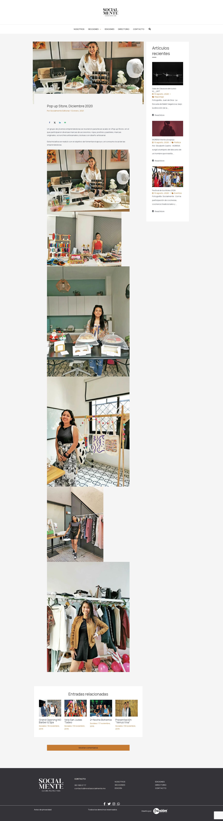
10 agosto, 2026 (161, 94)
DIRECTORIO (160, 785)
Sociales (42, 726)
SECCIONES (120, 785)
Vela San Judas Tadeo (73, 721)
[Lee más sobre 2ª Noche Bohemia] (101, 708)
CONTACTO (160, 788)
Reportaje (159, 96)
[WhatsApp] (118, 803)
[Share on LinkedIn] (59, 122)
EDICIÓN (118, 788)
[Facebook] (104, 803)
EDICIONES (160, 781)
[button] (94, 29)
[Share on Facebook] (49, 122)
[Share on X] (54, 122)
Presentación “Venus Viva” (123, 721)
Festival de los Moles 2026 (164, 190)
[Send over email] (65, 122)
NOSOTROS (120, 781)
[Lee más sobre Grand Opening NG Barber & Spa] (50, 708)
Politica (177, 142)
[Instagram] (113, 803)
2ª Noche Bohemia (101, 719)
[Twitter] (109, 803)
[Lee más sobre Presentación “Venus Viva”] (126, 708)
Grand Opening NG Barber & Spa (50, 721)
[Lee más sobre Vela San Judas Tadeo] (75, 708)
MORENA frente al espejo (163, 139)
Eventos (178, 193)
